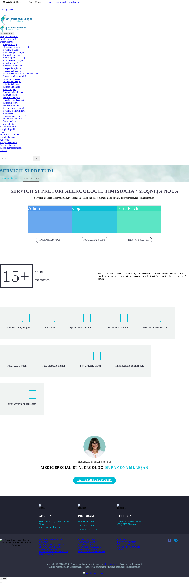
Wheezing (4, 140)
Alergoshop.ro (8, 9)
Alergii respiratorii (8, 126)
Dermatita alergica (11, 97)
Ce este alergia (87, 544)
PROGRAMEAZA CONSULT (94, 480)
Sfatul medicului (10, 121)
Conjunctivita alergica (13, 92)
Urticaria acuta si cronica (14, 108)
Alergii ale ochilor (8, 142)
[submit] (1, 582)
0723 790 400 (35, 2)
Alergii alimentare (8, 137)
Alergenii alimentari (12, 71)
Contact (3, 150)
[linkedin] (176, 540)
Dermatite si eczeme (9, 134)
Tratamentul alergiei (12, 81)
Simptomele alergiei (12, 79)
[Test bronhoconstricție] (155, 323)
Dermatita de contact (12, 105)
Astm (2, 132)
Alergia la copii (10, 44)
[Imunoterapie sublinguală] (129, 361)
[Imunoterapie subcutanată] (22, 399)
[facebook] (169, 540)
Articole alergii (7, 124)
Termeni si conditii (128, 547)
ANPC (120, 549)
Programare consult (9, 36)
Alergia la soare (10, 102)
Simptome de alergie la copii (16, 47)
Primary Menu (7, 34)
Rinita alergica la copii (13, 52)
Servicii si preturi (8, 39)
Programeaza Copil (94, 240)
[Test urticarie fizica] (90, 361)
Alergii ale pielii (7, 129)
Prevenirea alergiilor (12, 118)
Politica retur (126, 544)
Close (3, 579)
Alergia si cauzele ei (12, 65)
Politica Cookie (126, 542)
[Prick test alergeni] (17, 361)
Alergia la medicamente (14, 100)
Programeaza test (138, 240)
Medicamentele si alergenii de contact (20, 73)
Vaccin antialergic (8, 145)
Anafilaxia (8, 113)
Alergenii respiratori (12, 68)
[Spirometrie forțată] (80, 323)
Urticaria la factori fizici (14, 110)
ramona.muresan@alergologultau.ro (64, 2)
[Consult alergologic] (18, 323)
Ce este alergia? (10, 63)
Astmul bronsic (10, 95)
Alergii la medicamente (11, 148)
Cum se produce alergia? (14, 76)
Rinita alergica (9, 89)
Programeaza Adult (50, 240)
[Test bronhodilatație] (116, 323)
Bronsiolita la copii (12, 55)
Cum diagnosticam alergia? (15, 116)
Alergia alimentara (11, 87)
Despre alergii (6, 42)
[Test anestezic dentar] (53, 361)
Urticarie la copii (10, 49)
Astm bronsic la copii (13, 60)
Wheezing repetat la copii (15, 57)
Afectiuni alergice (11, 84)
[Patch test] (49, 323)
